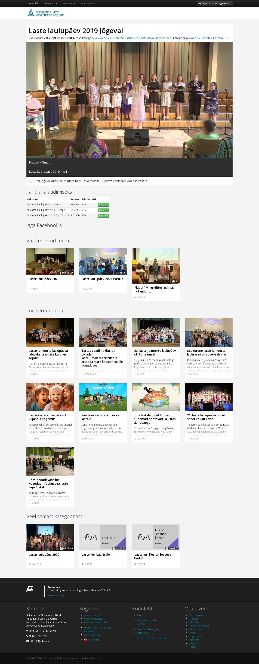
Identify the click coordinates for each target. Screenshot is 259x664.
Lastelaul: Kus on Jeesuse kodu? (152, 556)
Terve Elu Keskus (199, 625)
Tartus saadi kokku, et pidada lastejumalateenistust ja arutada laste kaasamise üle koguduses (102, 357)
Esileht (35, 3)
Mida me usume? (93, 618)
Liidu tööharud (92, 634)
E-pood (193, 618)
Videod (102, 38)
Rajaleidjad (195, 629)
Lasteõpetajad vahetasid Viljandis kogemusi (47, 417)
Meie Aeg (194, 622)
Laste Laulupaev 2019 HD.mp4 (47, 210)
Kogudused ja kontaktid (97, 627)
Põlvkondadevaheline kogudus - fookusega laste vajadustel (48, 483)
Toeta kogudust (198, 615)
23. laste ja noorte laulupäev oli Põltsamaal (155, 352)
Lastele (206, 38)
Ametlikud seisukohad (96, 622)
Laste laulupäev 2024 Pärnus (102, 279)
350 (84, 215)
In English (93, 639)
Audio (159, 629)
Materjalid (142, 632)
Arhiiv (192, 632)
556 (84, 210)
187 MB (75, 204)
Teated (141, 624)
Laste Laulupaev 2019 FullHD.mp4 (49, 215)
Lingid (192, 647)
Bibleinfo (194, 639)
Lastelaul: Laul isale (95, 554)
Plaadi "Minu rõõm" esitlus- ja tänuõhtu (154, 289)
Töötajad (89, 631)
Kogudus (50, 3)
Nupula (193, 643)
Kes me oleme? (92, 615)
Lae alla (104, 204)
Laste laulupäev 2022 (44, 554)
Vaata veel (87, 3)
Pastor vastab (159, 638)
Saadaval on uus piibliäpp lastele (100, 417)
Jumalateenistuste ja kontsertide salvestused (141, 38)
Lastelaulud (221, 38)
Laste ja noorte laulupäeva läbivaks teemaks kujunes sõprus (48, 354)
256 (84, 204)
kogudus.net (196, 636)
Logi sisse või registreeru (215, 3)
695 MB (75, 210)
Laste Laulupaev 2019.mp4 (45, 204)
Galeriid (141, 629)
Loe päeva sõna (58, 595)
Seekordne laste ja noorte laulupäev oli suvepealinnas (207, 352)
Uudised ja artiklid (147, 620)
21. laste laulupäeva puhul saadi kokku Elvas (206, 417)
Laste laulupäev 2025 (44, 279)
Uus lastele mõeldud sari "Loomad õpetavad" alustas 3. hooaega (155, 419)
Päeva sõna (143, 638)
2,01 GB (75, 215)
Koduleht (68, 3)
